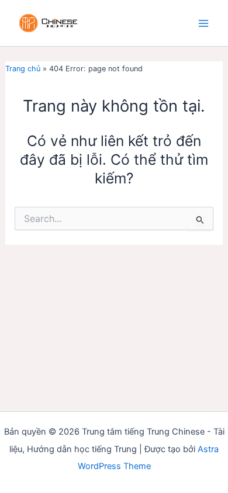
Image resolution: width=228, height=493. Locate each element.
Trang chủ (22, 68)
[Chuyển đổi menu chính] (203, 23)
